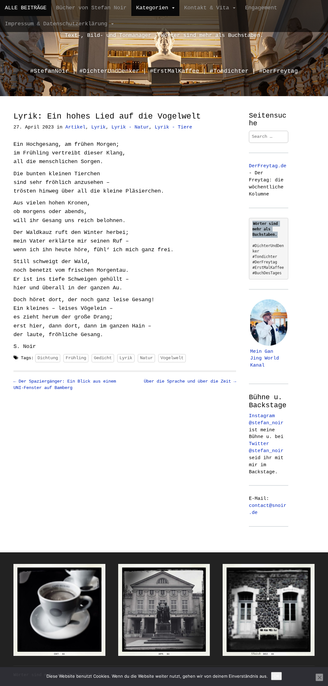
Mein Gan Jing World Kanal (264, 358)
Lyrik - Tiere (173, 127)
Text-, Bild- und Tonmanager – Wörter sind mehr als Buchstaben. (164, 35)
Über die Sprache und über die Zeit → (190, 381)
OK (276, 676)
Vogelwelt (172, 357)
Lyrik (98, 127)
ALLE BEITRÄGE (25, 8)
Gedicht (103, 357)
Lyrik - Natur (130, 127)
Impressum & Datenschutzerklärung (58, 24)
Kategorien (153, 8)
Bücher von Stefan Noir (91, 8)
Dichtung (47, 357)
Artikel (75, 127)
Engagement (261, 8)
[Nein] (319, 677)
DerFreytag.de (267, 166)
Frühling (76, 357)
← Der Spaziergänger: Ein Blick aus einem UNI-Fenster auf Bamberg (64, 384)
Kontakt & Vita (208, 8)
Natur (146, 357)
